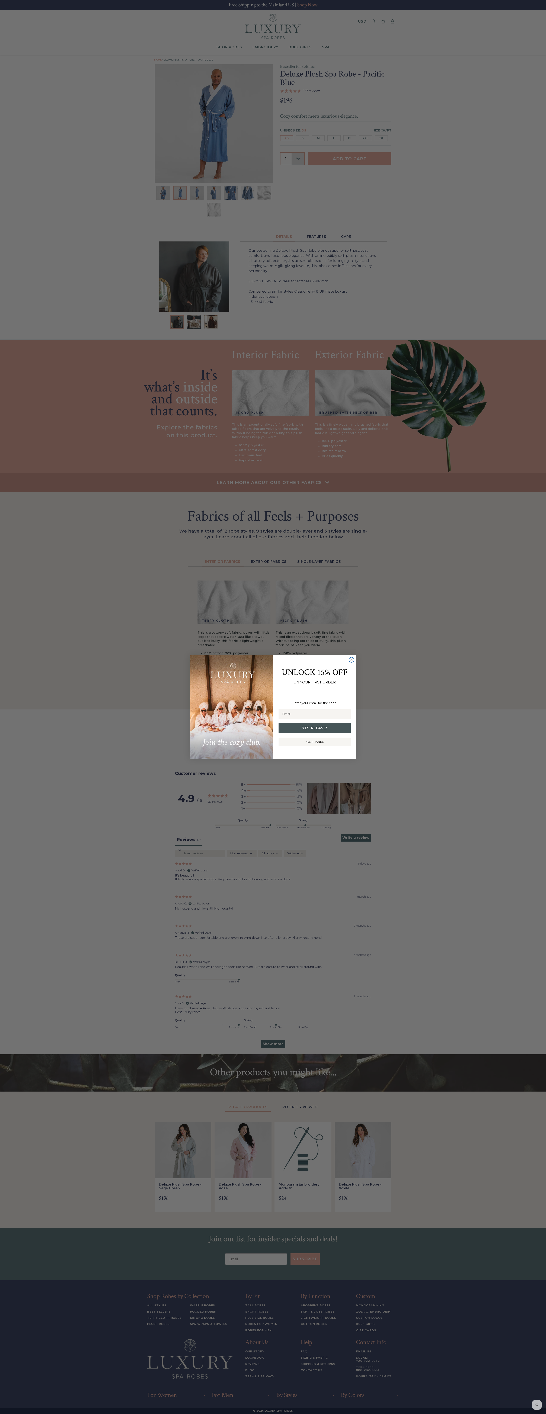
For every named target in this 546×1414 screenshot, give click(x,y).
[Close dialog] (351, 659)
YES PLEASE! (314, 728)
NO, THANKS (315, 741)
